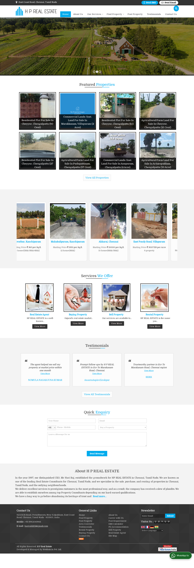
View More (39, 326)
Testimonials (154, 14)
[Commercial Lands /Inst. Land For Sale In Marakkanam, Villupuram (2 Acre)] (77, 110)
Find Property (114, 14)
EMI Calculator (116, 524)
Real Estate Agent (39, 314)
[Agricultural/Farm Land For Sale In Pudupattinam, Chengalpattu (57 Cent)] (77, 150)
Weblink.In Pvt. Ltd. (52, 549)
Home (65, 14)
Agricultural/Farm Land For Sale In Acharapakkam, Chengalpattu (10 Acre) (157, 164)
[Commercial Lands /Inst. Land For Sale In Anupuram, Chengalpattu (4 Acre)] (117, 150)
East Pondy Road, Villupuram (117, 241)
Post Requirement (117, 521)
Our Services (94, 14)
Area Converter (86, 524)
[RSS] (81, 539)
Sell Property (116, 314)
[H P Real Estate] (36, 11)
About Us (78, 14)
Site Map (113, 536)
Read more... (100, 496)
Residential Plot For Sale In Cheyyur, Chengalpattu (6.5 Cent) (118, 124)
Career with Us (116, 518)
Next (173, 231)
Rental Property (154, 314)
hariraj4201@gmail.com (36, 526)
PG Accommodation (119, 527)
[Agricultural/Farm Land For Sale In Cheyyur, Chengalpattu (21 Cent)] (157, 110)
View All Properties (97, 177)
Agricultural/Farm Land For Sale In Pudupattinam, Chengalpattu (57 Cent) (77, 164)
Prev (20, 231)
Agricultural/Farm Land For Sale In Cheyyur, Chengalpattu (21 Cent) (157, 124)
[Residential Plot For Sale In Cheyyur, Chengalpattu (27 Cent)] (37, 150)
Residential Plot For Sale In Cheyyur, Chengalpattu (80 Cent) (38, 124)
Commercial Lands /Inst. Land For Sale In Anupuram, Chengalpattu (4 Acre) (117, 164)
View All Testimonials (97, 394)
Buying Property (78, 314)
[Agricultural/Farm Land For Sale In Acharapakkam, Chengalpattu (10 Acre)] (157, 150)
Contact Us (171, 14)
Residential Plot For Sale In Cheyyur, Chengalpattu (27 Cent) (38, 164)
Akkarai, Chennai (76, 241)
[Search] (176, 8)
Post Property (135, 14)
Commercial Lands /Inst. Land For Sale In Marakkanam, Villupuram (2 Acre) (77, 122)
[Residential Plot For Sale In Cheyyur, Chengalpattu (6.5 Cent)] (117, 110)
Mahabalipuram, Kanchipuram (36, 241)
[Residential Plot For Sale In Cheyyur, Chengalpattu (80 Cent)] (37, 110)
